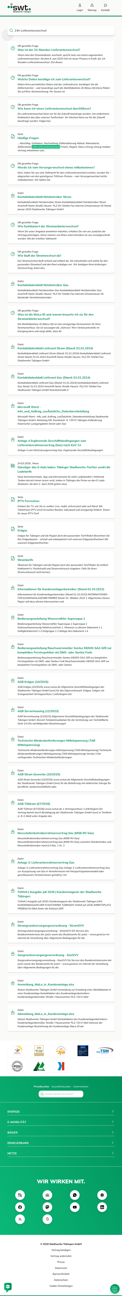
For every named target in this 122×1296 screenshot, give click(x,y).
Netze (12, 1153)
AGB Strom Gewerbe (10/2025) (39, 774)
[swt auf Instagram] (102, 1195)
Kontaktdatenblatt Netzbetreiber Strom (44, 197)
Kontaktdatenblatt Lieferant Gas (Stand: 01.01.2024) (54, 377)
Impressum (61, 1267)
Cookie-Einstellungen (61, 1285)
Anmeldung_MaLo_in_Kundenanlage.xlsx (46, 984)
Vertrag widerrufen (61, 1255)
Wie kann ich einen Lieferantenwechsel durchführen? (54, 108)
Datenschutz (61, 1279)
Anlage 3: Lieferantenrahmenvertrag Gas (46, 862)
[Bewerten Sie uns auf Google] (47, 1219)
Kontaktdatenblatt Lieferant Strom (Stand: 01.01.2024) (55, 348)
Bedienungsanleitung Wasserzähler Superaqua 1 (51, 618)
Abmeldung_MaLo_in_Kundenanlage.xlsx (46, 1014)
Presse (61, 1261)
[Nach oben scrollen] (115, 1279)
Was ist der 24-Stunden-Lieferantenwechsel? (49, 50)
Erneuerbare (18, 1143)
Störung (92, 10)
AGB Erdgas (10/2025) (33, 682)
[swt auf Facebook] (20, 1207)
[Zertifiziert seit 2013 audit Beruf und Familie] (17, 1050)
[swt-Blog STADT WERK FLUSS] (20, 1195)
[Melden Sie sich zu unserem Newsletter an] (47, 1195)
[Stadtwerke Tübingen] (16, 8)
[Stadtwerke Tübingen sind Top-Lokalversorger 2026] (61, 1050)
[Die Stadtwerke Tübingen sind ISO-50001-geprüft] (39, 1066)
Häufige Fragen (28, 138)
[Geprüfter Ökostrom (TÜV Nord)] (83, 1050)
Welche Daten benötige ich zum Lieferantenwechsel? (54, 79)
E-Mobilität (16, 1122)
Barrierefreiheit (61, 1273)
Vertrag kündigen (61, 1249)
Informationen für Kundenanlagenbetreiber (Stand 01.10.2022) (61, 589)
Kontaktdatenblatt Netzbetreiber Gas (43, 285)
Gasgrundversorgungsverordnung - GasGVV (48, 955)
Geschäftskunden (61, 1086)
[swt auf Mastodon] (47, 1207)
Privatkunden (41, 1086)
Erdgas (22, 530)
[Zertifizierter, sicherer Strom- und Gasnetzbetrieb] (17, 1066)
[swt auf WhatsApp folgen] (75, 1195)
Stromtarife (25, 560)
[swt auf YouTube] (75, 1207)
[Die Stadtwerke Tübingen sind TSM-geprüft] (105, 1050)
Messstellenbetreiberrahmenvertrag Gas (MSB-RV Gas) (56, 833)
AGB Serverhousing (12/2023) (38, 711)
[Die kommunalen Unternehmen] (61, 1066)
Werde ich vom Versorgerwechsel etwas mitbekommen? (56, 167)
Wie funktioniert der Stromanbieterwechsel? (48, 226)
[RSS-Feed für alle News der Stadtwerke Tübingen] (20, 1219)
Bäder (12, 1132)
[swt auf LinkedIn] (102, 1207)
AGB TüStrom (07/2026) (34, 804)
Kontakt (105, 10)
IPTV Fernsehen (28, 501)
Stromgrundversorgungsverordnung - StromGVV (51, 925)
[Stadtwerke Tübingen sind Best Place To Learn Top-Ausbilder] (39, 1050)
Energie (13, 1111)
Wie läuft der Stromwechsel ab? (39, 255)
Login (80, 10)
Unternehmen (80, 1086)
